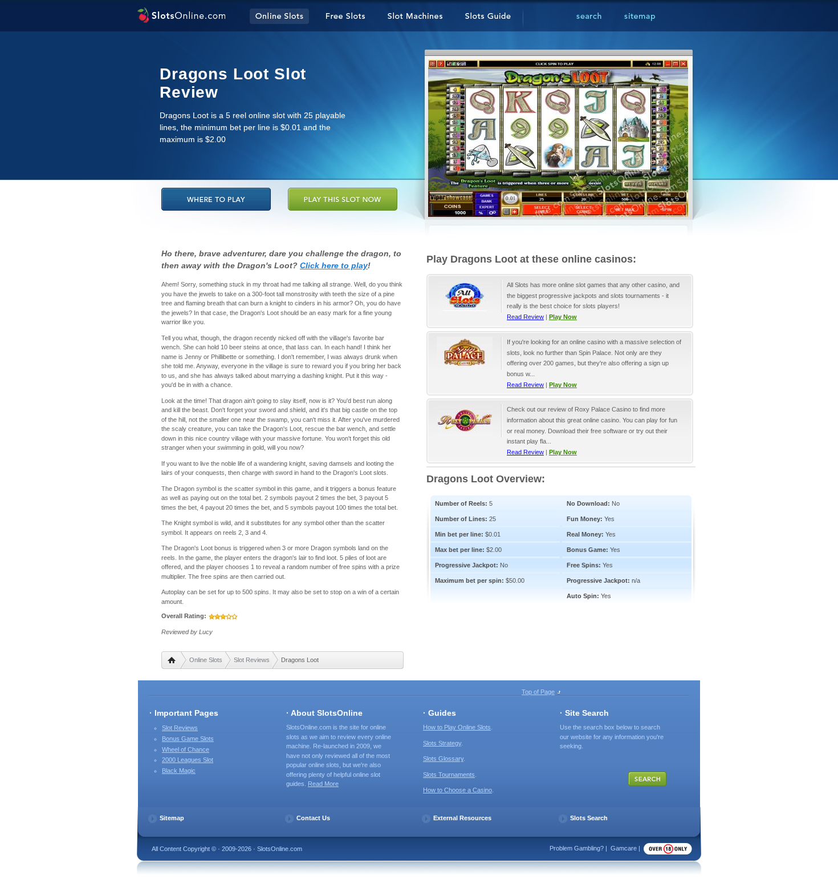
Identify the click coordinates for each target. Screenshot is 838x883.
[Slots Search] (589, 16)
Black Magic (179, 770)
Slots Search (589, 818)
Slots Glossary (443, 758)
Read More (323, 783)
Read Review (525, 316)
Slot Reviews (252, 659)
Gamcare (624, 848)
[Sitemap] (640, 16)
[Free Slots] (345, 16)
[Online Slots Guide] (487, 16)
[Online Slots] (181, 16)
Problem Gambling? (577, 848)
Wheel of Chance (185, 749)
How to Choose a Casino (457, 790)
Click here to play (334, 265)
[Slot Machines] (415, 16)
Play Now (563, 316)
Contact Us (313, 818)
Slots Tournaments (449, 774)
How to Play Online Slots (457, 727)
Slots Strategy (442, 743)
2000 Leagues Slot (187, 759)
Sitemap (172, 818)
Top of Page (538, 691)
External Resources (462, 818)
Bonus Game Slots (188, 738)
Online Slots (205, 659)
